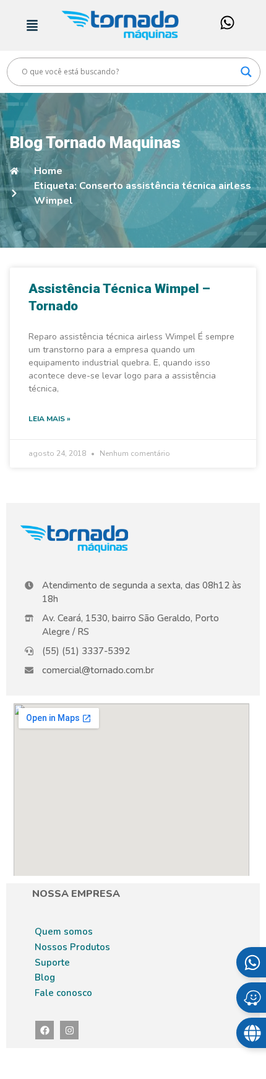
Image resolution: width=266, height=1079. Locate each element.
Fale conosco (63, 993)
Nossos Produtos (72, 947)
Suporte (52, 962)
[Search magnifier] (246, 72)
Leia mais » (49, 419)
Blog (45, 977)
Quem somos (64, 931)
